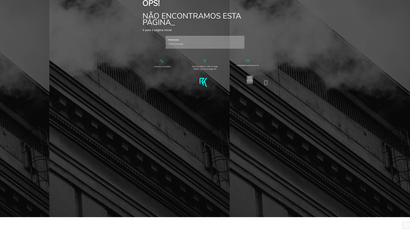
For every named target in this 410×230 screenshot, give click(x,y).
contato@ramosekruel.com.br (247, 65)
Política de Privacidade (175, 44)
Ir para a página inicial (157, 30)
